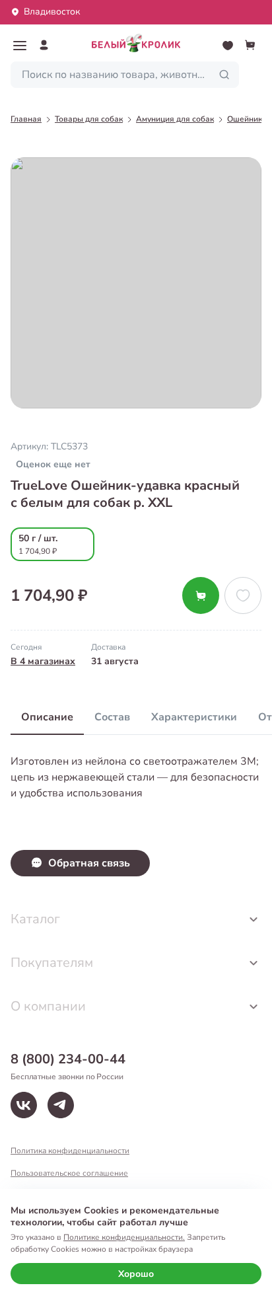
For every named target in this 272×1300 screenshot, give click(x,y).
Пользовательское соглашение (69, 1173)
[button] (20, 45)
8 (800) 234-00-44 (68, 1059)
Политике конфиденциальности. (124, 1237)
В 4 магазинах (43, 661)
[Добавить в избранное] (242, 595)
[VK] (24, 1105)
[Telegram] (61, 1105)
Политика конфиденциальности (70, 1150)
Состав (112, 717)
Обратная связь (89, 863)
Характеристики (194, 717)
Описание (47, 717)
